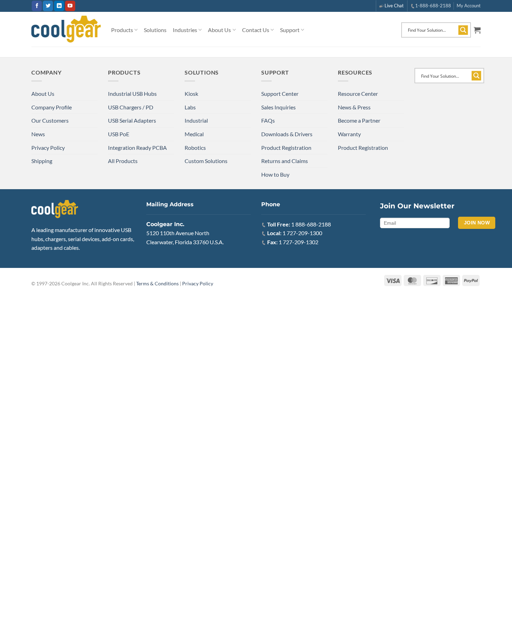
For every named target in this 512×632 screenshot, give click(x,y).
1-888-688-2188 (433, 5)
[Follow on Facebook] (37, 6)
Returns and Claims (284, 160)
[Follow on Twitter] (48, 6)
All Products (123, 160)
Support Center (279, 93)
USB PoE (118, 134)
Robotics (195, 147)
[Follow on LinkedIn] (59, 6)
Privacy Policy (48, 147)
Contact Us (255, 29)
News (38, 134)
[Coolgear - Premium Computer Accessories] (66, 29)
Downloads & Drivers (286, 134)
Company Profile (51, 107)
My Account (469, 5)
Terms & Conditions (157, 283)
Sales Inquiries (278, 107)
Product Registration (286, 147)
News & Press (354, 107)
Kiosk (191, 93)
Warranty (349, 134)
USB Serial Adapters (132, 120)
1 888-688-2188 (311, 224)
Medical (194, 134)
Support (290, 29)
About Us (219, 29)
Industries (185, 29)
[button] (477, 30)
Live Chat (394, 5)
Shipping (41, 160)
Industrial (196, 120)
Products (122, 29)
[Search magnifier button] (463, 30)
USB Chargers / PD (130, 107)
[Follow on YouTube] (70, 6)
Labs (190, 107)
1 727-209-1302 (298, 242)
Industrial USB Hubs (132, 93)
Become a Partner (359, 120)
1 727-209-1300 (302, 233)
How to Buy (275, 174)
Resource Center (358, 93)
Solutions (155, 29)
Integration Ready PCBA (137, 147)
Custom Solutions (206, 160)
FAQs (268, 120)
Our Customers (50, 120)
